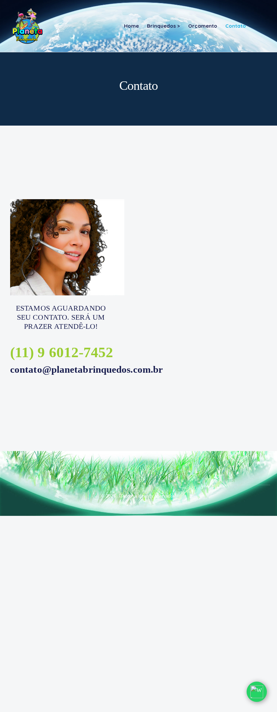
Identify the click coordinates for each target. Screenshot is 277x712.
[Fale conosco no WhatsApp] (257, 692)
